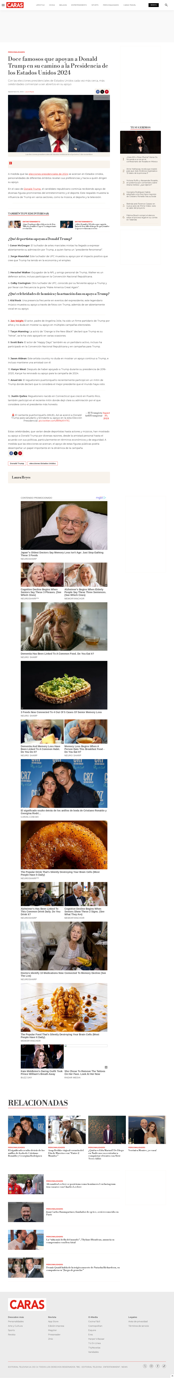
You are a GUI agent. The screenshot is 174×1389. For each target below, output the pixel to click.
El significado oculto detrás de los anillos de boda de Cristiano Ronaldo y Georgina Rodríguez (26, 1153)
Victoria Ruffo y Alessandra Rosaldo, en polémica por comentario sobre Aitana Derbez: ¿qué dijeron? (142, 183)
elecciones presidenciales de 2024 (48, 174)
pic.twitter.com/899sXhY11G (54, 420)
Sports (94, 5)
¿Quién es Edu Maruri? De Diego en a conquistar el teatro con (106, 1154)
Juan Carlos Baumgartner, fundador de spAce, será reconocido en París (82, 1213)
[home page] (15, 5)
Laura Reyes (29, 92)
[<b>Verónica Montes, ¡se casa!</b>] (147, 1130)
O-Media (93, 1317)
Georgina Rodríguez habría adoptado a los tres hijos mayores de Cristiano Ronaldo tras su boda (141, 194)
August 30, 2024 (106, 416)
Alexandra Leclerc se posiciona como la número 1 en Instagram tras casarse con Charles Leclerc (81, 1185)
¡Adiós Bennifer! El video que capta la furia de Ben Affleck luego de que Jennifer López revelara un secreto (92, 226)
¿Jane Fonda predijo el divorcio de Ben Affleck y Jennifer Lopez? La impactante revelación (39, 226)
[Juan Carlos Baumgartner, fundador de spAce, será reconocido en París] (26, 1212)
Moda (52, 5)
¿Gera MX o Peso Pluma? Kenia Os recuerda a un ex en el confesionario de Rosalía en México (142, 159)
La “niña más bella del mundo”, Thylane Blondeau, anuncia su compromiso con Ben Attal (80, 1241)
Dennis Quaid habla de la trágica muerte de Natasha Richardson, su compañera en (83, 1269)
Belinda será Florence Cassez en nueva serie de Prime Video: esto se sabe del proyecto (141, 206)
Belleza (63, 5)
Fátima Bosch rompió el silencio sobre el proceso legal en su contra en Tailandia (141, 217)
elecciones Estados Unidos (42, 463)
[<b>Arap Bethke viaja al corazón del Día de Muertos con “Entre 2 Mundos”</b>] (67, 1130)
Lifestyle (40, 5)
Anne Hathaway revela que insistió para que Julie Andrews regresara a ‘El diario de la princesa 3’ (141, 171)
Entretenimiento (79, 5)
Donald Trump (32, 189)
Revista (154, 5)
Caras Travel (129, 5)
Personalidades (111, 5)
